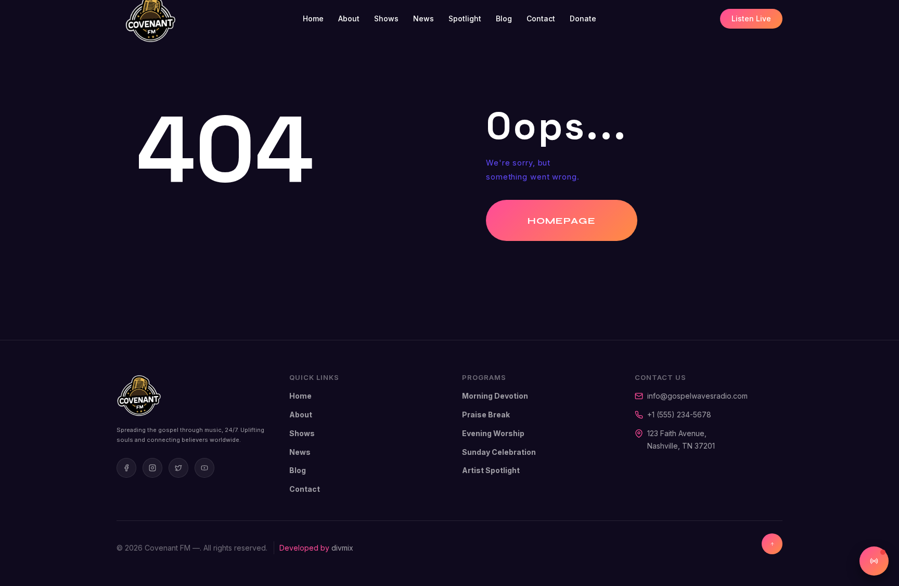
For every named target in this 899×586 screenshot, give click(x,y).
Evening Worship (493, 433)
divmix (342, 547)
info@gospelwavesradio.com (697, 395)
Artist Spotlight (491, 470)
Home (313, 18)
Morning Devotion (495, 395)
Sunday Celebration (499, 452)
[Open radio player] (874, 561)
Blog (504, 18)
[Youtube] (204, 468)
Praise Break (486, 414)
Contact (540, 18)
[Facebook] (126, 468)
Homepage (562, 220)
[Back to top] (772, 543)
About (348, 18)
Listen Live (751, 18)
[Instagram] (152, 468)
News (423, 18)
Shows (386, 18)
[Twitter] (178, 468)
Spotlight (464, 18)
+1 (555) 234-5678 (679, 414)
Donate (583, 18)
